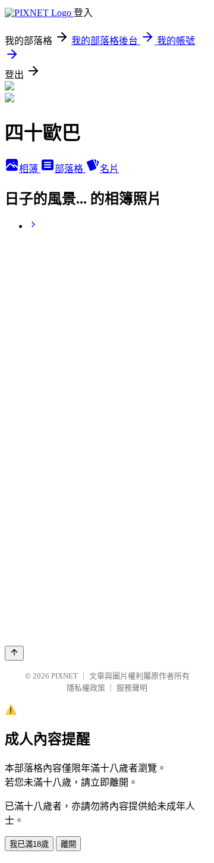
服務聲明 (132, 687)
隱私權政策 (86, 687)
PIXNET (64, 675)
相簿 (29, 169)
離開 (68, 844)
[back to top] (14, 653)
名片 (109, 169)
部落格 (70, 169)
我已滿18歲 (29, 844)
